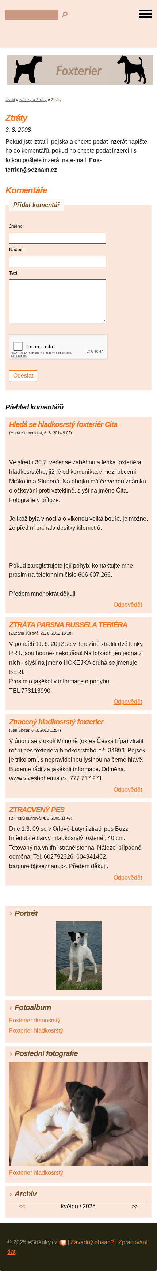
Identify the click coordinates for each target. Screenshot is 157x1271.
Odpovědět (128, 605)
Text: (13, 273)
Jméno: (16, 226)
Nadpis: (16, 249)
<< (22, 1206)
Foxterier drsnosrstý (34, 1020)
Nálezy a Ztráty (33, 99)
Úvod (10, 99)
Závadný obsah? (92, 1242)
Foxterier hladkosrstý (36, 1030)
